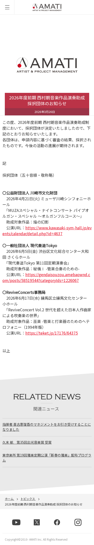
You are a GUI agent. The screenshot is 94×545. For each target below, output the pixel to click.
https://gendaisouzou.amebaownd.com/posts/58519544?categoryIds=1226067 (46, 277)
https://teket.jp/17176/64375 (51, 333)
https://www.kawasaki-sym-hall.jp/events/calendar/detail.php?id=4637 (47, 230)
